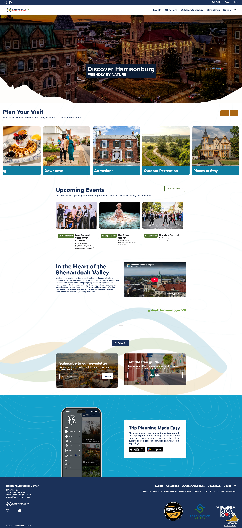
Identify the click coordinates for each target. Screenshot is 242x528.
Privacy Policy (230, 525)
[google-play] (155, 448)
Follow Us (122, 343)
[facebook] (10, 2)
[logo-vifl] (226, 506)
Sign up (107, 376)
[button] (224, 113)
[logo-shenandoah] (200, 504)
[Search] (235, 10)
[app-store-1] (137, 447)
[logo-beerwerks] (173, 503)
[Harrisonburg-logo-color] (17, 8)
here (129, 368)
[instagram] (5, 2)
